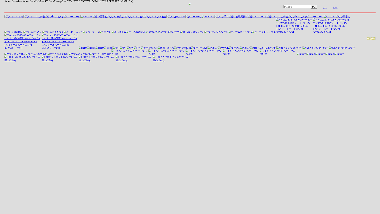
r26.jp (324, 7)
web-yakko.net (335, 8)
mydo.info (325, 8)
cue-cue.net (335, 7)
